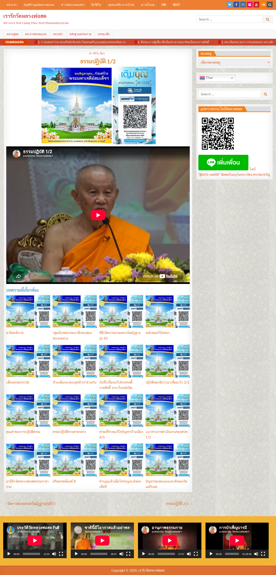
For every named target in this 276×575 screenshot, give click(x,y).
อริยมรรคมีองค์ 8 (64, 481)
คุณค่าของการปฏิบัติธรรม (23, 432)
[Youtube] (256, 4)
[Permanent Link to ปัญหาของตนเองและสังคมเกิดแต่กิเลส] (168, 459)
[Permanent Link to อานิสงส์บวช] (28, 311)
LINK (164, 4)
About (176, 4)
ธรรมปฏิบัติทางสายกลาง (69, 432)
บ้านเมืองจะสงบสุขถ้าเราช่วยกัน (74, 382)
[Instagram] (243, 4)
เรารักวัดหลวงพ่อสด (25, 15)
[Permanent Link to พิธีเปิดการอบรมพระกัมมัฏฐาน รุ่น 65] (121, 311)
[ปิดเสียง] (54, 554)
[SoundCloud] (263, 4)
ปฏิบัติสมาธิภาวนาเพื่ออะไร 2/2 (167, 382)
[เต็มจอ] (61, 554)
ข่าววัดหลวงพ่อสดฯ (72, 4)
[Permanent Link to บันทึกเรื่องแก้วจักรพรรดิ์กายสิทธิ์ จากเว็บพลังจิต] (121, 361)
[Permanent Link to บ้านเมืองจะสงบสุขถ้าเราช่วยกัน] (75, 361)
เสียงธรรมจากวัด (17, 382)
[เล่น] (9, 554)
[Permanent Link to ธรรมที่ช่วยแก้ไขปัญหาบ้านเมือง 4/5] (121, 410)
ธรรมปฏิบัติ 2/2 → (179, 503)
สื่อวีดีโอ (96, 4)
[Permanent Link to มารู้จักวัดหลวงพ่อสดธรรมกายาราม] (28, 459)
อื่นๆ (102, 53)
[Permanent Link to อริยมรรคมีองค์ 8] (75, 459)
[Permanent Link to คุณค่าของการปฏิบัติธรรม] (28, 410)
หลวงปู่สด (12, 34)
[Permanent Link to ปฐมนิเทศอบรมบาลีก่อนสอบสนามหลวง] (75, 311)
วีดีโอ (96, 53)
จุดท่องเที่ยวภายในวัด (121, 4)
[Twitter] (229, 4)
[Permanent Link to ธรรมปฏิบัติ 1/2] (98, 105)
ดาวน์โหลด (148, 4)
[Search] (270, 4)
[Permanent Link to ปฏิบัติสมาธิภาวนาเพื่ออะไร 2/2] (168, 361)
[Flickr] (249, 4)
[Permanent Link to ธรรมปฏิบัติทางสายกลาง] (75, 410)
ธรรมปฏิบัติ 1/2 (98, 61)
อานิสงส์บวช (15, 333)
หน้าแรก (11, 4)
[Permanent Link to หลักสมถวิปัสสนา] (168, 311)
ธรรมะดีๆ (104, 34)
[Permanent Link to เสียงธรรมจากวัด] (28, 361)
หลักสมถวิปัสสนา (158, 333)
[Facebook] (236, 4)
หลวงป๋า (58, 34)
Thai (209, 78)
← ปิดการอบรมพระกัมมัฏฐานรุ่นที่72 (30, 503)
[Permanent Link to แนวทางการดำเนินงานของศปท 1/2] (168, 410)
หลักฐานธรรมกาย (80, 34)
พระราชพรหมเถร (35, 34)
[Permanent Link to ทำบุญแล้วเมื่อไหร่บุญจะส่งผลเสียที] (121, 459)
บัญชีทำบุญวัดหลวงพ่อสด (39, 4)
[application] (35, 540)
